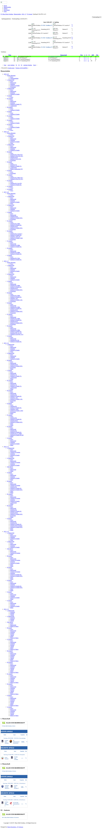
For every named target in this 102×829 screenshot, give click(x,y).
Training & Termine (15, 452)
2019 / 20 (6, 74)
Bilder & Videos (14, 626)
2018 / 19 (6, 131)
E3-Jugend (9, 684)
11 (88, 60)
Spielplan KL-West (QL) (16, 154)
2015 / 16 (6, 343)
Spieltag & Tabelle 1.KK (16, 238)
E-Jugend (9, 111)
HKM (11, 636)
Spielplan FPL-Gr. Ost (16, 333)
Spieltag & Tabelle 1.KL (16, 300)
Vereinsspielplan (14, 78)
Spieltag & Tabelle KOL (16, 218)
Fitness (5, 8)
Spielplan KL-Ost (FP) (16, 183)
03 (21, 65)
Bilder (11, 369)
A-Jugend (9, 95)
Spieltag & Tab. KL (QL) (16, 156)
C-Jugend (9, 212)
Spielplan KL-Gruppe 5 (16, 233)
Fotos (5, 11)
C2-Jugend (10, 639)
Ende (34, 65)
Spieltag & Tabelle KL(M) (17, 435)
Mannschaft (63, 55)
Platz (9, 55)
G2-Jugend (10, 189)
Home (5, 5)
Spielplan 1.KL (14, 298)
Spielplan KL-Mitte (15, 223)
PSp (81, 55)
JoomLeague (11, 68)
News (11, 77)
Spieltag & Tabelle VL (16, 104)
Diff (93, 55)
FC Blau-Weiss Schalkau (7, 14)
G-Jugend (9, 128)
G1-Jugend (10, 186)
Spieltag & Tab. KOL (15, 159)
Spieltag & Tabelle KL (16, 185)
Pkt (97, 55)
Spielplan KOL (14, 157)
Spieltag (12, 613)
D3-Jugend (10, 662)
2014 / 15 (6, 446)
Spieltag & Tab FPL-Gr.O (16, 334)
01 (16, 65)
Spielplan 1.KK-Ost (15, 236)
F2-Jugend (29, 14)
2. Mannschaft (10, 88)
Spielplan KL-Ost (14, 340)
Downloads (7, 10)
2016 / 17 (24, 14)
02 (19, 65)
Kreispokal (13, 87)
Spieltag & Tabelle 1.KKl (16, 410)
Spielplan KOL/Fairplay (16, 525)
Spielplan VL (13, 164)
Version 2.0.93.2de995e (21, 68)
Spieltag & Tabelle (15, 85)
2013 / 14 (6, 531)
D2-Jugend (10, 107)
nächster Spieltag (27, 65)
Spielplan (12, 84)
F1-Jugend (9, 115)
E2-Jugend (9, 231)
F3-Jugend (9, 124)
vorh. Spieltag (11, 65)
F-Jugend (9, 518)
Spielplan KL (13, 395)
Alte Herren (10, 466)
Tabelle (12, 615)
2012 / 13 (6, 609)
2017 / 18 (6, 192)
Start (5, 65)
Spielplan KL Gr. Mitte (16, 433)
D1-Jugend (10, 98)
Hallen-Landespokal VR (16, 169)
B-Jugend (9, 151)
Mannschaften (7, 7)
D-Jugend (9, 162)
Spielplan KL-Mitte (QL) (16, 177)
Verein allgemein (11, 75)
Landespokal (13, 105)
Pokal (11, 143)
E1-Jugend (9, 220)
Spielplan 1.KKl (14, 409)
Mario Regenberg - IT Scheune (15, 827)
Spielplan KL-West (15, 258)
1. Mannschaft (10, 80)
